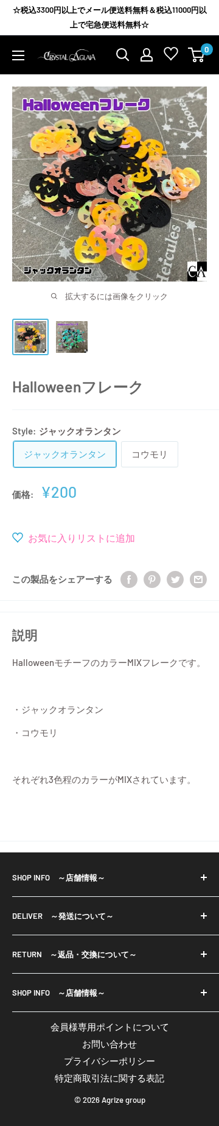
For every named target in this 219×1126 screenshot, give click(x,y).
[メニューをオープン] (18, 55)
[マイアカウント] (147, 55)
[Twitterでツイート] (175, 579)
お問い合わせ (109, 1043)
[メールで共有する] (198, 579)
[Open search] (123, 55)
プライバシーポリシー (109, 1060)
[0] (196, 55)
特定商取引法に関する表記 (109, 1077)
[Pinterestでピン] (152, 579)
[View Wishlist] (171, 56)
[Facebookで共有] (128, 579)
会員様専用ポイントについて (109, 1026)
